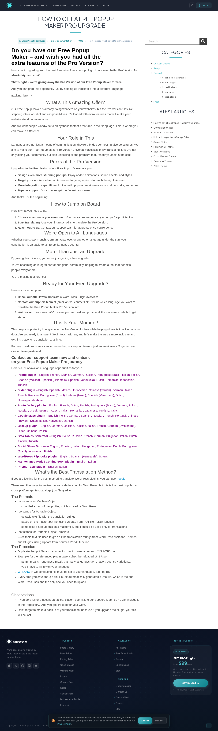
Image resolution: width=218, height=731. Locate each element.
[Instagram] (22, 665)
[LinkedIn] (29, 665)
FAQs (80, 41)
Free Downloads (124, 653)
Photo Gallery (67, 647)
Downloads (59, 5)
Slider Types (168, 92)
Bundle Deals (122, 665)
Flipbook (64, 705)
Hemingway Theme (164, 146)
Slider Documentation (61, 41)
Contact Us (121, 691)
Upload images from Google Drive (171, 137)
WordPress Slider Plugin (33, 41)
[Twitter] (16, 665)
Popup (63, 676)
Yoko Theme (160, 165)
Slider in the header (163, 132)
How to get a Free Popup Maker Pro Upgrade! (177, 122)
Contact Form (67, 682)
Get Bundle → (190, 683)
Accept (145, 721)
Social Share (66, 693)
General (158, 73)
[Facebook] (9, 665)
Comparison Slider (163, 127)
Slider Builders (169, 97)
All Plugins (121, 647)
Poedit (121, 478)
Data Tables (66, 653)
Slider (63, 688)
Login (205, 5)
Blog (106, 5)
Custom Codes (162, 63)
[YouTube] (36, 665)
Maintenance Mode (70, 699)
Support (90, 5)
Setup (157, 68)
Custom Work (123, 697)
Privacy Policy (64, 724)
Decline (159, 721)
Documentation (124, 686)
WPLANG (24, 571)
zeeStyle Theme (162, 151)
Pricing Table (66, 659)
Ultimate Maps (67, 670)
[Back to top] (208, 725)
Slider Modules (169, 87)
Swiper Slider (160, 142)
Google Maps (67, 665)
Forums (119, 703)
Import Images (169, 82)
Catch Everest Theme (165, 156)
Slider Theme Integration (174, 78)
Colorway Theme (163, 161)
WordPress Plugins (32, 5)
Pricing (75, 5)
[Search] (192, 5)
